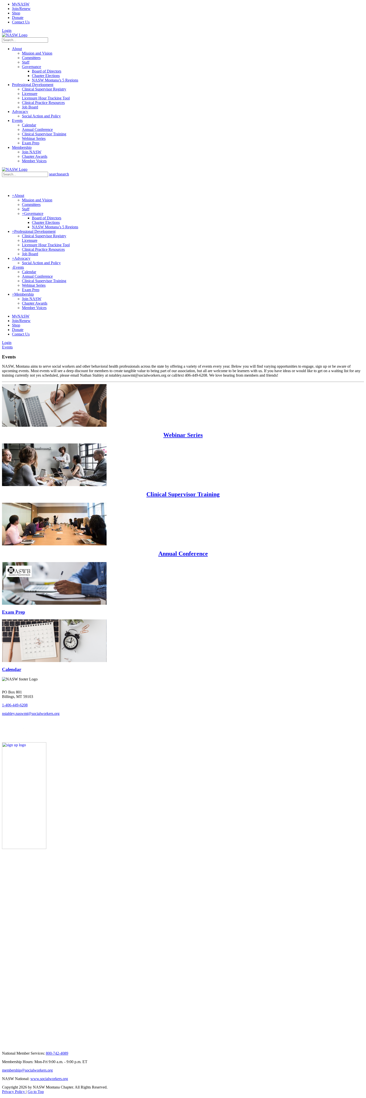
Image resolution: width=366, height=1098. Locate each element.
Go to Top (36, 1092)
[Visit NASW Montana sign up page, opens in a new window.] (65, 847)
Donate (17, 17)
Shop (16, 13)
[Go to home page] (14, 35)
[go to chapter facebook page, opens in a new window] (11, 736)
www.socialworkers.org (49, 1079)
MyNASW (20, 4)
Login (6, 30)
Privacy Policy (14, 1092)
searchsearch (59, 174)
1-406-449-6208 (15, 705)
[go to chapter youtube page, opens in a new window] (22, 736)
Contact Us (21, 22)
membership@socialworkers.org (27, 1070)
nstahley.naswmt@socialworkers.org (31, 713)
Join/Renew (21, 8)
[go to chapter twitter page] (5, 736)
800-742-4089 (57, 1053)
